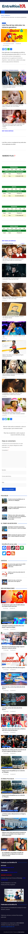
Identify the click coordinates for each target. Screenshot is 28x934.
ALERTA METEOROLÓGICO (6, 622)
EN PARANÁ (10, 643)
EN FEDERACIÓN (10, 810)
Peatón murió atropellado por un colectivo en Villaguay (16, 499)
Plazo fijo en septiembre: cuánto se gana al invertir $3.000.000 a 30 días (14, 433)
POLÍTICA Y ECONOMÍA (6, 746)
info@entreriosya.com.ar (7, 867)
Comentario (5, 450)
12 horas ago (5, 753)
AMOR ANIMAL (4, 643)
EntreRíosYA (18, 43)
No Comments (6, 45)
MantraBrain (21, 932)
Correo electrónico (6, 476)
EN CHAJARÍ (4, 810)
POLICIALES (10, 767)
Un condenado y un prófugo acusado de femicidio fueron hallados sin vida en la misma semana (12, 854)
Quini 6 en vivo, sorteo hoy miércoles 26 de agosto (15, 580)
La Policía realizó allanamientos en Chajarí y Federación (17, 507)
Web (3, 482)
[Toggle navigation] (6, 12)
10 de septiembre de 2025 (8, 43)
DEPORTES (4, 725)
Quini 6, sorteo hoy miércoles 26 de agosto (13, 667)
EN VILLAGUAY (4, 767)
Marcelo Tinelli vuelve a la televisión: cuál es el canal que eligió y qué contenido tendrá (14, 427)
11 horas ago (5, 629)
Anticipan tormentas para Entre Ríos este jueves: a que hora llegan (17, 527)
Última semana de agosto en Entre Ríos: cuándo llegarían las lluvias (17, 535)
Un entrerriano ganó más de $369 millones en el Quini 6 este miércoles (16, 565)
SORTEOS (4, 23)
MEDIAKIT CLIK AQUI (6, 875)
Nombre (4, 470)
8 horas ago (5, 608)
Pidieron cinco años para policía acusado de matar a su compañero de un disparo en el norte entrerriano (17, 517)
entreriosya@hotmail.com (7, 926)
